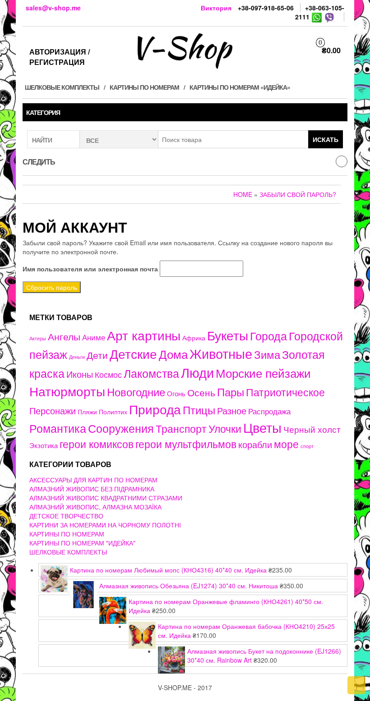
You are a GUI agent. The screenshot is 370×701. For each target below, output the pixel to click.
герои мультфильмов (185, 443)
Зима (267, 354)
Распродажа (269, 411)
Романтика (57, 428)
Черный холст (312, 429)
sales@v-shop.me (53, 7)
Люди (197, 371)
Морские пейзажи (263, 372)
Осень (201, 392)
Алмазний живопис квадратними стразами (105, 497)
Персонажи (52, 410)
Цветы (262, 427)
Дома (173, 353)
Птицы (199, 409)
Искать (325, 139)
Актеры (37, 338)
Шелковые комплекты (62, 87)
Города (268, 336)
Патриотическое (285, 392)
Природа (155, 409)
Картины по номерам (144, 87)
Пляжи (87, 411)
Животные (221, 353)
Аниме (93, 337)
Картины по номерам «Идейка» (240, 87)
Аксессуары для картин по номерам (93, 479)
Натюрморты (67, 391)
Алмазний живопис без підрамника (91, 488)
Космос (108, 374)
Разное (231, 410)
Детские (133, 353)
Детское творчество (66, 515)
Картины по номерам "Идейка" (82, 542)
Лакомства (151, 373)
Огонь (176, 393)
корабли (255, 444)
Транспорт (181, 428)
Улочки (224, 428)
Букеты (227, 335)
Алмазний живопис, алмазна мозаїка (95, 506)
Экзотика (43, 445)
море (286, 443)
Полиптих (113, 411)
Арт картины (143, 335)
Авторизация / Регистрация (59, 56)
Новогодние (136, 391)
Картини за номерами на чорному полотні (105, 524)
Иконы (79, 373)
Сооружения (121, 428)
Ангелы (64, 336)
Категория (43, 112)
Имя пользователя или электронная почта (90, 268)
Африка (193, 337)
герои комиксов (97, 443)
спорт (307, 446)
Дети (97, 355)
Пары (230, 391)
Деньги (77, 356)
